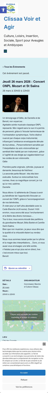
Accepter (24, 373)
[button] (3, 9)
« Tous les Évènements (14, 66)
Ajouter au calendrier (17, 268)
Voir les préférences (24, 387)
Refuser (24, 380)
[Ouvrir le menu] (5, 51)
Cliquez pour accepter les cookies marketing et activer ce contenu (24, 315)
